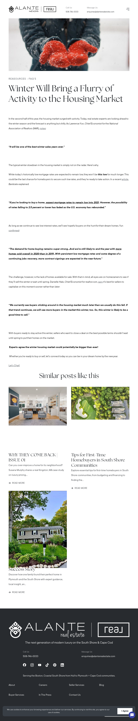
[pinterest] (54, 664)
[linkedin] (62, 664)
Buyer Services (16, 695)
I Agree (124, 711)
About (12, 685)
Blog (101, 685)
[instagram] (32, 664)
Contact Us (75, 695)
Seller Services (76, 685)
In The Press (45, 695)
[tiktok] (47, 664)
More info (65, 713)
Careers (43, 685)
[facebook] (24, 664)
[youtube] (39, 664)
